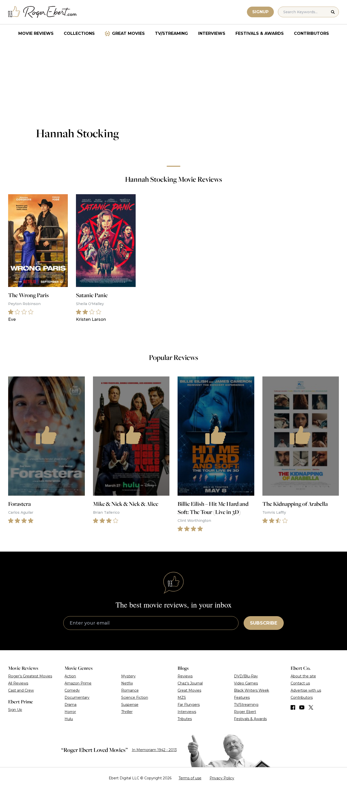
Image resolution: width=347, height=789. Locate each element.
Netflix (127, 683)
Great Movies (128, 33)
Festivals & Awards (259, 33)
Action (70, 676)
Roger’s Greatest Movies (30, 676)
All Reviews (18, 683)
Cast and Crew (21, 690)
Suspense (129, 704)
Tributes (185, 719)
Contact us (300, 683)
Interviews (211, 33)
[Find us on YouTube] (302, 707)
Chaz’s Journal (190, 683)
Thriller (127, 711)
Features (242, 697)
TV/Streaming (171, 33)
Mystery (128, 676)
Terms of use (190, 778)
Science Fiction (134, 697)
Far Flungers (189, 704)
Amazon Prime (78, 683)
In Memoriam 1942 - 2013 (154, 750)
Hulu (69, 719)
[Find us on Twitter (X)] (311, 707)
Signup (260, 11)
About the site (303, 676)
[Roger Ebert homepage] (42, 12)
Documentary (77, 697)
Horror (70, 711)
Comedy (72, 690)
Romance (130, 690)
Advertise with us (306, 690)
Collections (79, 33)
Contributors (311, 33)
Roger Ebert (245, 711)
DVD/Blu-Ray (246, 676)
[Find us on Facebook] (293, 707)
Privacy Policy (222, 778)
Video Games (246, 683)
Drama (70, 704)
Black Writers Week (251, 690)
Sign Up (15, 709)
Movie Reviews (36, 33)
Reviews (185, 676)
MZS (182, 697)
